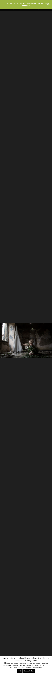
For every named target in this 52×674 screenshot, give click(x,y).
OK (19, 671)
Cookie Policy (29, 671)
